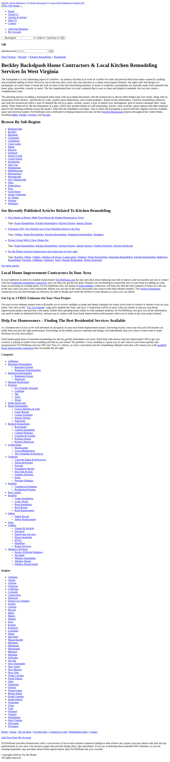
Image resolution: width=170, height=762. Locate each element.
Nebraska (13, 657)
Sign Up (12, 20)
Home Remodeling (24, 223)
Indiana (12, 618)
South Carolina (16, 696)
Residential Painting (25, 489)
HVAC (18, 540)
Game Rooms (22, 412)
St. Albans (13, 197)
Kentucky (13, 627)
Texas (11, 705)
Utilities (18, 234)
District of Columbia (18, 601)
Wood (18, 400)
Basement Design (24, 367)
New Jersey (14, 666)
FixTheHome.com (65, 279)
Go (62, 38)
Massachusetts (15, 639)
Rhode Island (15, 693)
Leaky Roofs (21, 501)
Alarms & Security (24, 528)
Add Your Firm (9, 737)
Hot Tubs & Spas (24, 471)
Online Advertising (38, 3)
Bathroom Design (24, 376)
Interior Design (84, 223)
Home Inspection (93, 260)
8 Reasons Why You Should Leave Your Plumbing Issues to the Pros (44, 228)
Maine (11, 633)
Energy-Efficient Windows (29, 552)
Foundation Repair (24, 468)
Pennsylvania (15, 690)
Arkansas (13, 586)
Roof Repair (21, 507)
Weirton (12, 200)
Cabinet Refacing (24, 432)
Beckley (22, 57)
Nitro (10, 182)
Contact (12, 23)
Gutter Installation (24, 498)
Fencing (19, 465)
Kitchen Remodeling (40, 57)
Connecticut (14, 595)
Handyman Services (25, 534)
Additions (37, 260)
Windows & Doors (52, 257)
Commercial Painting (26, 486)
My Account (14, 32)
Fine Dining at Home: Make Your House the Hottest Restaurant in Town (46, 217)
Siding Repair (22, 516)
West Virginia (8, 57)
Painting (82, 257)
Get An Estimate (35, 307)
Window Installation (25, 558)
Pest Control (14, 492)
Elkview (12, 149)
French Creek (15, 155)
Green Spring (15, 158)
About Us (13, 14)
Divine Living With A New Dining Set (28, 240)
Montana (12, 654)
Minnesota (13, 645)
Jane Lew (13, 164)
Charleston (13, 137)
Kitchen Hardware (123, 245)
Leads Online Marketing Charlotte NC (67, 3)
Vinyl (17, 397)
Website (4, 3)
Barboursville (15, 128)
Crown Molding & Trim (27, 409)
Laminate (19, 391)
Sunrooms (20, 420)
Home (11, 11)
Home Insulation (23, 537)
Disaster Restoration (72, 260)
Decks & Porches (24, 462)
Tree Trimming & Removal (29, 453)
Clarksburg (14, 140)
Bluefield (13, 134)
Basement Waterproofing (28, 370)
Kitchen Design (67, 223)
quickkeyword (8, 51)
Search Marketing (17, 3)
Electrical (19, 531)
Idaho (15, 114)
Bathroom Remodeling (80, 234)
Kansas (12, 624)
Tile (17, 394)
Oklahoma (13, 684)
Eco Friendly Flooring (26, 388)
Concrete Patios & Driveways (30, 459)
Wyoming (13, 726)
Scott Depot (14, 191)
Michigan (13, 642)
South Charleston (17, 194)
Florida (23, 114)
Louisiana (13, 630)
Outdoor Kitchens (102, 245)
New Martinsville (17, 179)
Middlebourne (15, 170)
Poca (10, 188)
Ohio (10, 681)
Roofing (18, 257)
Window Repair (23, 561)
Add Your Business (18, 29)
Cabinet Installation (25, 429)
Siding (27, 257)
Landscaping (69, 257)
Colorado (13, 592)
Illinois (11, 615)
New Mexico (15, 669)
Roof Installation (23, 504)
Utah (10, 708)
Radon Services (23, 546)
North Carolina (16, 675)
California (13, 589)
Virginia (12, 714)
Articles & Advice (17, 17)
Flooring (26, 260)
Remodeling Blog (78, 731)
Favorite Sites (40, 731)
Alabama (12, 577)
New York (13, 672)
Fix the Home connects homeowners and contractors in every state (42, 251)
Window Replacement (26, 564)
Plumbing (98, 234)
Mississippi (14, 648)
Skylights (19, 555)
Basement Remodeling (121, 257)
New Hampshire (16, 663)
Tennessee (13, 702)
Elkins (11, 146)
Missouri (12, 651)
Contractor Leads (58, 731)
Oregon (12, 687)
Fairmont (12, 152)
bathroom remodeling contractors (29, 282)
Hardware (20, 379)
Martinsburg (14, 167)
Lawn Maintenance (25, 450)
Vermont (12, 711)
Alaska (11, 580)
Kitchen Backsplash (112, 111)
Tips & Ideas (24, 731)
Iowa (10, 621)
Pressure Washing (24, 480)
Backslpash (60, 57)
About (12, 731)
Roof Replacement (24, 510)
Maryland (13, 636)
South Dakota (15, 699)
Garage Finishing (24, 414)
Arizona (12, 583)
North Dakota (15, 678)
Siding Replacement (25, 519)
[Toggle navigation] (21, 6)
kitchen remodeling (150, 288)
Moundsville (14, 176)
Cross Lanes (14, 143)
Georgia (32, 114)
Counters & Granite (25, 435)
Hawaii (12, 609)
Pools (17, 477)
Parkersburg (14, 185)
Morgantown (15, 173)
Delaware (13, 598)
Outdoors (49, 260)
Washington (14, 717)
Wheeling (13, 203)
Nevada (46, 114)
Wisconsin (13, 723)
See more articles (10, 265)
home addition (86, 285)
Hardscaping (21, 447)
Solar (57, 260)
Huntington (14, 161)
